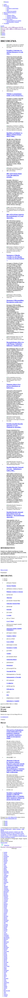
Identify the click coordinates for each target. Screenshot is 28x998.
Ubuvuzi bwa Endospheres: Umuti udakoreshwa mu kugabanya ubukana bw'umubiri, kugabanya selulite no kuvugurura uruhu (15, 734)
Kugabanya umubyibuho (12, 8)
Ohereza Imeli (4, 842)
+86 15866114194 (12, 817)
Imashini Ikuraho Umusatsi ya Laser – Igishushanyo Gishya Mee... (15, 468)
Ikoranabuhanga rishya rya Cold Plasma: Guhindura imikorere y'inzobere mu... (15, 343)
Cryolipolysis (10, 683)
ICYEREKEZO (4, 717)
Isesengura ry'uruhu (12, 647)
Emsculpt (9, 609)
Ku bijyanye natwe (8, 19)
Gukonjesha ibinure (12, 659)
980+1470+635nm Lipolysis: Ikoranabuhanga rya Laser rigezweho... (15, 216)
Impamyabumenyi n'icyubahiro (14, 20)
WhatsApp (6, 845)
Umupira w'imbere (11, 636)
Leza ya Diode (10, 641)
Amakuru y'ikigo (11, 15)
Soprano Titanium (11, 585)
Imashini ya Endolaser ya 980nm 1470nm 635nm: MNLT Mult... (14, 134)
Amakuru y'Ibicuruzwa (12, 18)
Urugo (5, 4)
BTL (8, 695)
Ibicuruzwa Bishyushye (6, 829)
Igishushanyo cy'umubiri (13, 701)
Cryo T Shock (10, 621)
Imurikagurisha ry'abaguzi (13, 22)
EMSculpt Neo (10, 689)
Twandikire (6, 23)
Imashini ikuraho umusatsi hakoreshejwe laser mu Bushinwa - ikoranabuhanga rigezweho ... (15, 514)
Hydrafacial (10, 665)
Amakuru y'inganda (11, 16)
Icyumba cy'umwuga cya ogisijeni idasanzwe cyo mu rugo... (15, 52)
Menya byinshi (4, 570)
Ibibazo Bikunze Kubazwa (10, 12)
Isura (8, 9)
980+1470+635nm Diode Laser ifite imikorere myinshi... (14, 175)
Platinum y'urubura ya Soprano (15, 591)
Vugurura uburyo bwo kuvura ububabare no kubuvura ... (14, 386)
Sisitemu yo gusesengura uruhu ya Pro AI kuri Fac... (15, 94)
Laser (8, 7)
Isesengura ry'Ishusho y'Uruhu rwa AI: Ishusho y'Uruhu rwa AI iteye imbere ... (15, 257)
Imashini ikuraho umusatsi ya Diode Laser (10, 831)
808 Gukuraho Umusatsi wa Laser (12, 832)
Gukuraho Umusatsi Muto (13, 603)
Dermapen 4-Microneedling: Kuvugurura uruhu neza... (15, 301)
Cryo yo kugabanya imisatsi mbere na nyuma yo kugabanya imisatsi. (14, 836)
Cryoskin (9, 615)
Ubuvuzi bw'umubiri (11, 11)
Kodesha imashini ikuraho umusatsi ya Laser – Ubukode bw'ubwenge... (15, 425)
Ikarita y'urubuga (17, 829)
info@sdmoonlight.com (11, 818)
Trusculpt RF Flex (11, 671)
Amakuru (6, 14)
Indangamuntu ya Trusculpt (14, 677)
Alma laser (9, 597)
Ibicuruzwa (6, 5)
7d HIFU (9, 653)
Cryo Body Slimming (12, 834)
